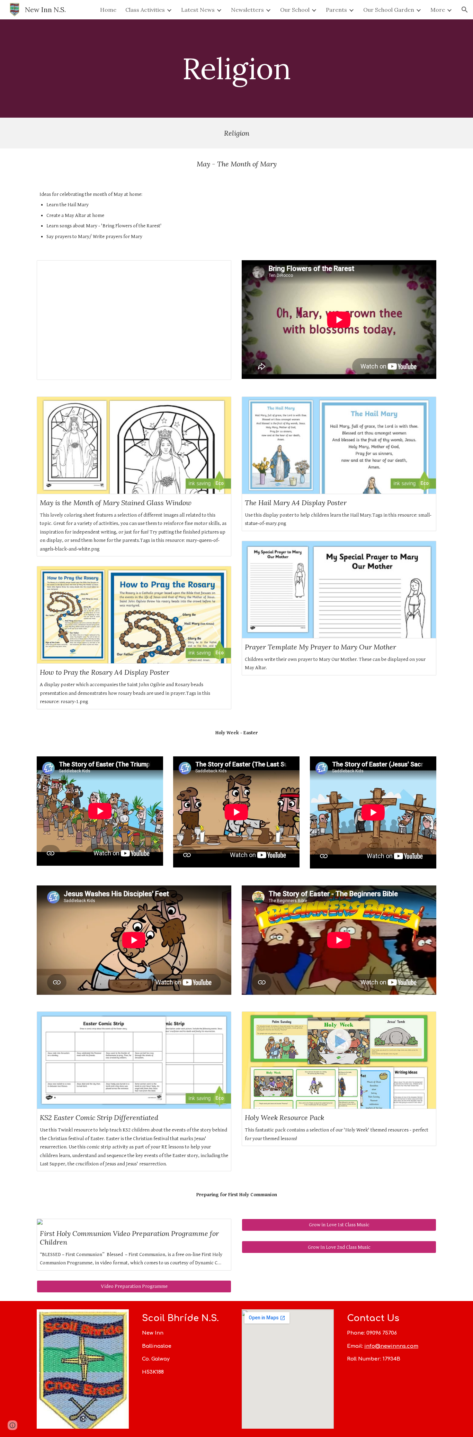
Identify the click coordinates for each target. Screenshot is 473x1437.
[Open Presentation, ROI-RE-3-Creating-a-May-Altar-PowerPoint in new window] (218, 269)
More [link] (437, 9)
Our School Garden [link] (388, 9)
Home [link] (108, 9)
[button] (464, 9)
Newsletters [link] (247, 9)
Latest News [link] (198, 9)
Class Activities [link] (145, 9)
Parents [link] (336, 9)
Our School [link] (295, 9)
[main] (236, 68)
